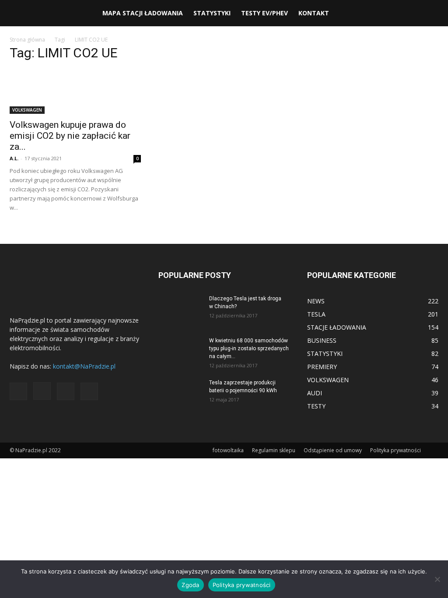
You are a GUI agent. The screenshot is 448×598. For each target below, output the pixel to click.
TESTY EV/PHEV (264, 13)
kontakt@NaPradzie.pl (84, 366)
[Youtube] (89, 391)
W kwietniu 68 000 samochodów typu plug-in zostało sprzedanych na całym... (249, 348)
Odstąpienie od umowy (333, 450)
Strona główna (27, 39)
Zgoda (190, 584)
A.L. (14, 158)
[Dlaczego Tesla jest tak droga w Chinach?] (180, 310)
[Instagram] (42, 391)
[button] (427, 14)
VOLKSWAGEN (27, 110)
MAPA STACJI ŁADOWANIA (142, 13)
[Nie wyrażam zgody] (437, 579)
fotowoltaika (228, 450)
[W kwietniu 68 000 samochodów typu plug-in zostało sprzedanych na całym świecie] (180, 352)
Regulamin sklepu (273, 450)
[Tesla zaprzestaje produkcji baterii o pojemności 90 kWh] (180, 394)
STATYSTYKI (212, 13)
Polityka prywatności (395, 450)
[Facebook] (18, 391)
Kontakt (313, 13)
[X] (65, 391)
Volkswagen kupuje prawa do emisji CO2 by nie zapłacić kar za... (70, 136)
